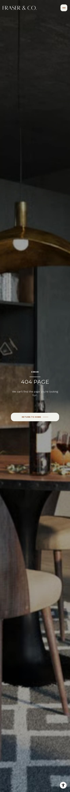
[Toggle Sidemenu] (63, 7)
